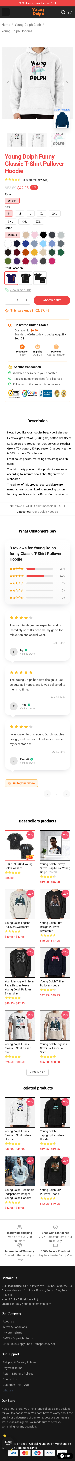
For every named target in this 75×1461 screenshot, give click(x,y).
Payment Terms (12, 1368)
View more (37, 1072)
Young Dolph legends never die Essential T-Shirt (53, 1048)
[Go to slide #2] (37, 140)
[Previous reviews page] (47, 793)
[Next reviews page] (66, 793)
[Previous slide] (8, 83)
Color (8, 228)
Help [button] (67, 1456)
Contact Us (10, 1379)
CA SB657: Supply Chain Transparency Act (29, 1344)
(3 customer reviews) (35, 179)
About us (8, 1321)
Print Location (14, 268)
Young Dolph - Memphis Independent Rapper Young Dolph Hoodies (19, 1194)
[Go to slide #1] (16, 140)
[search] (63, 12)
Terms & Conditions (15, 1327)
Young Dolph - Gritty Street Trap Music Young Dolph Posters (55, 868)
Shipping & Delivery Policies (19, 1362)
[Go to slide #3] (58, 140)
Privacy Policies (12, 1332)
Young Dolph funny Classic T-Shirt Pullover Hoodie (19, 1135)
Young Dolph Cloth (28, 25)
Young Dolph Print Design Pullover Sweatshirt (51, 926)
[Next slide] (67, 83)
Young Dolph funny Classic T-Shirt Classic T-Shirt (19, 1048)
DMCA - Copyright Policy (18, 1338)
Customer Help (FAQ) (16, 1384)
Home (6, 25)
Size (7, 207)
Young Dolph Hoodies (17, 31)
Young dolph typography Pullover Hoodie (53, 1135)
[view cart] (69, 12)
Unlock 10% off (8, 1443)
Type (8, 194)
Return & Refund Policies (18, 1373)
